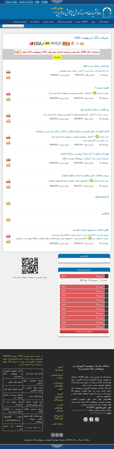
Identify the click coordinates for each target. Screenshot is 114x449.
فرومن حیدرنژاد (102, 235)
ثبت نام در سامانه (26, 2)
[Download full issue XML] (17, 52)
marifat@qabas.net (12, 420)
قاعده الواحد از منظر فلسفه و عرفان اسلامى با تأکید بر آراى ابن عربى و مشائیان (72, 131)
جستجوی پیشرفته (20, 22)
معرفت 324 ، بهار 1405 (88, 280)
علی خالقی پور (102, 140)
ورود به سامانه (11, 2)
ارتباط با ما (35, 22)
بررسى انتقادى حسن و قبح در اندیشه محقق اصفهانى (85, 175)
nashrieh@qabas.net (97, 413)
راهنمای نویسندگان (64, 22)
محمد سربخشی (102, 93)
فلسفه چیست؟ (102, 88)
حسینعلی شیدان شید (100, 159)
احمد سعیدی (103, 137)
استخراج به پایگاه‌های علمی (58, 386)
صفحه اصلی (103, 22)
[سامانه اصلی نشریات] (82, 18)
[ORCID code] (94, 94)
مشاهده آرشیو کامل (84, 331)
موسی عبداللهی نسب (100, 238)
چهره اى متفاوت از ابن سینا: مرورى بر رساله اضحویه (84, 153)
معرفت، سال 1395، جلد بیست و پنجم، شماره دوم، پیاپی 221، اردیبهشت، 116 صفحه (60, 52)
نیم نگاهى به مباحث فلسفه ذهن (94, 109)
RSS (37, 2)
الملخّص (105, 213)
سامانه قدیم (57, 423)
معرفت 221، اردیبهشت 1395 (91, 37)
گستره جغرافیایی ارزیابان (58, 408)
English (45, 2)
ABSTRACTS (102, 197)
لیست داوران (48, 22)
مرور (93, 22)
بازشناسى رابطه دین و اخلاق (96, 66)
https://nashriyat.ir (79, 410)
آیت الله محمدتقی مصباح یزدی (96, 71)
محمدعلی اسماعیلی (100, 181)
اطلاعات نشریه (81, 22)
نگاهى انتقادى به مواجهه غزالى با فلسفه (91, 230)
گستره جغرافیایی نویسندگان (58, 397)
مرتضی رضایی (102, 114)
